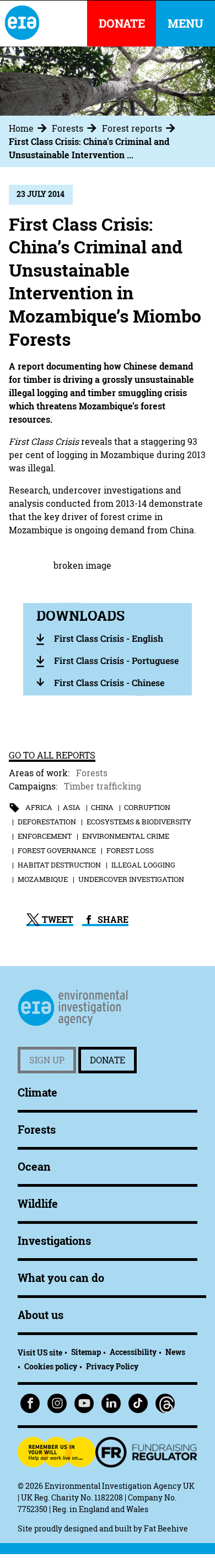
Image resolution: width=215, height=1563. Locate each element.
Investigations (54, 1240)
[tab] (29, 128)
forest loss (130, 850)
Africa (38, 807)
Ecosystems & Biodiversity (139, 822)
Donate (107, 1060)
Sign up (46, 1060)
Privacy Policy (112, 1366)
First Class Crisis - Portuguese (116, 660)
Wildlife (38, 1203)
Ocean (34, 1166)
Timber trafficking (102, 786)
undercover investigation (131, 879)
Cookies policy (50, 1366)
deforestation (47, 822)
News (175, 1352)
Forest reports (132, 128)
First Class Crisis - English (108, 638)
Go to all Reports (52, 755)
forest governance (57, 850)
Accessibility (133, 1352)
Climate (37, 1092)
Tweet (56, 919)
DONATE (122, 23)
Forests (67, 128)
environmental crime (125, 836)
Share (111, 919)
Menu (185, 23)
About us (40, 1314)
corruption (147, 807)
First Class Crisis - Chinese (109, 682)
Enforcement (45, 836)
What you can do (61, 1277)
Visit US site (40, 1352)
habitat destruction (59, 865)
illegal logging (143, 865)
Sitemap (86, 1352)
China (102, 807)
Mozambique (43, 879)
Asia (71, 807)
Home (21, 128)
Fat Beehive (166, 1528)
